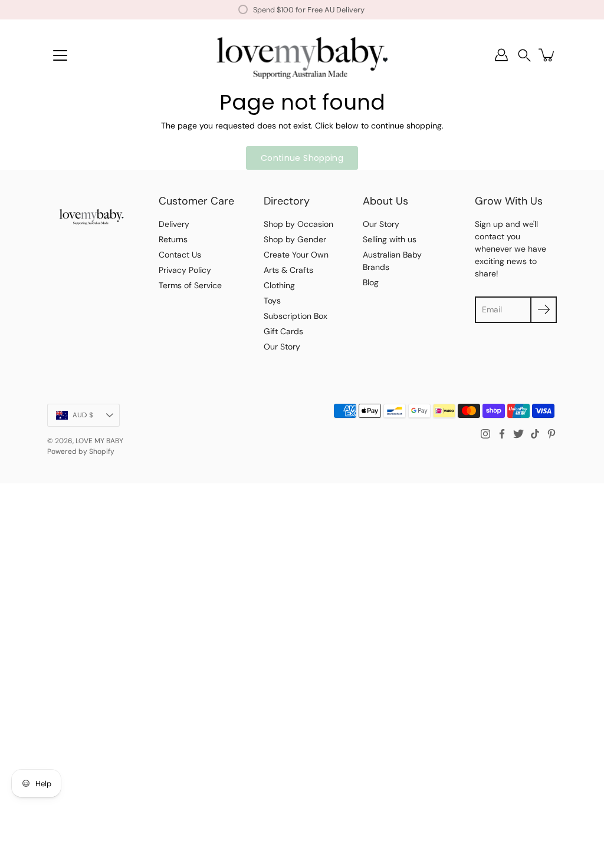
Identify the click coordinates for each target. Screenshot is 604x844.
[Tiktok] (535, 434)
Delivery (174, 224)
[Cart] (547, 54)
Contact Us (180, 254)
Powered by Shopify (80, 451)
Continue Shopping (302, 158)
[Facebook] (502, 434)
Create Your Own (296, 254)
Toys (272, 300)
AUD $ (83, 415)
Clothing (279, 285)
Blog (371, 282)
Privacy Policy (185, 270)
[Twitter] (518, 434)
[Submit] (543, 309)
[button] (524, 55)
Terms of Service (190, 285)
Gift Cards (283, 331)
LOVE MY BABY (99, 441)
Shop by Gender (295, 239)
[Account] (501, 54)
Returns (173, 239)
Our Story (282, 346)
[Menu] (60, 55)
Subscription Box (295, 316)
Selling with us (389, 239)
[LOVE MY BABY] (302, 54)
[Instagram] (485, 434)
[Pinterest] (551, 434)
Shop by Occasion (298, 224)
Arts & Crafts (288, 270)
